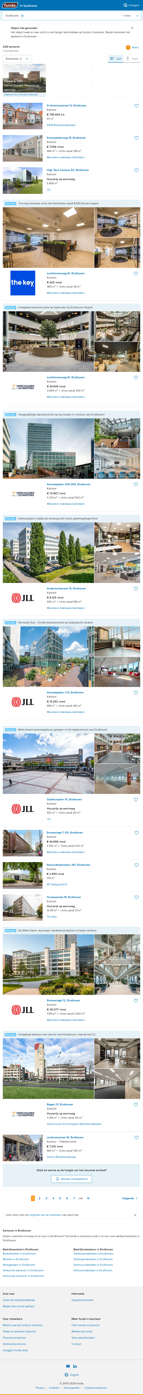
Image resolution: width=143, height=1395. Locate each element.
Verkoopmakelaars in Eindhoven (93, 1259)
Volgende (128, 1198)
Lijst (118, 58)
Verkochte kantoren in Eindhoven (23, 1270)
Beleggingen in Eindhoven (19, 1265)
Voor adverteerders (83, 1338)
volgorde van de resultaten (45, 1215)
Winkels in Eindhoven (16, 1259)
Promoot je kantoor (14, 1338)
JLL (49, 819)
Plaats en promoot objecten (19, 1331)
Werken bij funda (82, 1331)
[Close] (132, 28)
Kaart (134, 58)
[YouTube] (68, 1366)
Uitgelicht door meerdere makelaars (21, 94)
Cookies (54, 1388)
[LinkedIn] (75, 1366)
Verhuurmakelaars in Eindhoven (93, 1270)
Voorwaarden (71, 1388)
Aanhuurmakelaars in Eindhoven (93, 1265)
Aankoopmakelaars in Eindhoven (94, 1253)
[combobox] (61, 16)
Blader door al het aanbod (18, 1306)
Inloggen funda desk (15, 1350)
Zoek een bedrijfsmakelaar (19, 1300)
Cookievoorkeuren (95, 1388)
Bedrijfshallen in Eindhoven (19, 1253)
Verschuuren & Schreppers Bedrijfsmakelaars (74, 1124)
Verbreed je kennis (14, 1344)
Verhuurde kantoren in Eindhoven (23, 1276)
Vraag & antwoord (82, 1300)
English (74, 1375)
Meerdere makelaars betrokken (66, 293)
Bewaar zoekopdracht (74, 1179)
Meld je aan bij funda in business (23, 1325)
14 (89, 1198)
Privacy (40, 1388)
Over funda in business (85, 1325)
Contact (76, 1344)
